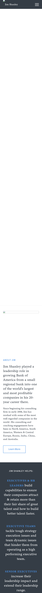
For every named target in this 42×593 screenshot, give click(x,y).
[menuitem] (36, 4)
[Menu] (36, 4)
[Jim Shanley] (17, 4)
